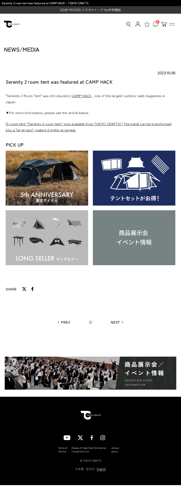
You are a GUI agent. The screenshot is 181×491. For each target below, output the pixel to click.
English (101, 469)
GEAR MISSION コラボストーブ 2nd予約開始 (90, 10)
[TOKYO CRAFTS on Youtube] (67, 437)
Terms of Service (62, 449)
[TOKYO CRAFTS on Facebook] (91, 437)
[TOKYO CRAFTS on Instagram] (102, 437)
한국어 (90, 469)
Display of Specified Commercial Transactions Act (88, 449)
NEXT (115, 322)
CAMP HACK (81, 95)
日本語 (79, 469)
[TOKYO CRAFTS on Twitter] (80, 437)
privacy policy (115, 449)
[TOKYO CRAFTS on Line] (115, 437)
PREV (65, 322)
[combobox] (127, 24)
